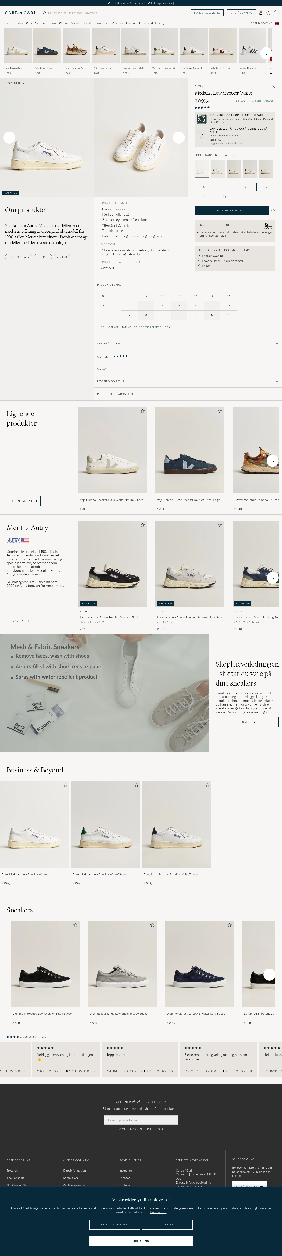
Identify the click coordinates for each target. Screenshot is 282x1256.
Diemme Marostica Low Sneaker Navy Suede (196, 1013)
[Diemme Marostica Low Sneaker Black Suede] (45, 1009)
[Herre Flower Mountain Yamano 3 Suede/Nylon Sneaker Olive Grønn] (76, 45)
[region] (141, 1059)
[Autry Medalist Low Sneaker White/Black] (218, 169)
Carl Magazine (261, 23)
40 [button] (204, 186)
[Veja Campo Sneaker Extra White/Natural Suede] (18, 65)
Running (131, 23)
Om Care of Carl (17, 1185)
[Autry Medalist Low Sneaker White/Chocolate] (234, 169)
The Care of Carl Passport (141, 3)
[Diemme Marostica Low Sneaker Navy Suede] (199, 1009)
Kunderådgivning (207, 12)
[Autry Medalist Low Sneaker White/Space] (266, 169)
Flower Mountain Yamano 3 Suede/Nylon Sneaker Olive (76, 68)
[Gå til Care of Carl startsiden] (20, 12)
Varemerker (102, 23)
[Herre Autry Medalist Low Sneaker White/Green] (105, 824)
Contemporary (19, 257)
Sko (37, 23)
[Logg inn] (260, 12)
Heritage (43, 257)
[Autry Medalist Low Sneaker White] (34, 870)
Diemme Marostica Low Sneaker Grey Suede (118, 1013)
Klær (29, 23)
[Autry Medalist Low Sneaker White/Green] (250, 169)
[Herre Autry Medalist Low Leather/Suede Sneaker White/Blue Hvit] (106, 45)
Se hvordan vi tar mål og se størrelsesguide (134, 327)
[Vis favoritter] (268, 13)
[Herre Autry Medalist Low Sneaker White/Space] (176, 824)
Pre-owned (146, 23)
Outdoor (117, 23)
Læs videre (158, 1212)
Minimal (62, 257)
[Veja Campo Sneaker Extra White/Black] (194, 65)
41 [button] (224, 186)
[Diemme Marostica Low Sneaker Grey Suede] (122, 1009)
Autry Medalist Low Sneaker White (24, 874)
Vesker (75, 23)
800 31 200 (194, 1186)
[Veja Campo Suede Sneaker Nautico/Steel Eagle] (47, 65)
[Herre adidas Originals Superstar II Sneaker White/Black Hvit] (252, 45)
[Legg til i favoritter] (141, 412)
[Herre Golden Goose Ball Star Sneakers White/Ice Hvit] (135, 45)
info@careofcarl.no (198, 1182)
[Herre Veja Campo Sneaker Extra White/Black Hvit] (194, 45)
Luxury (159, 23)
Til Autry (17, 620)
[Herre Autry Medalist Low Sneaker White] (34, 824)
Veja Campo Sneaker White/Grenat (220, 68)
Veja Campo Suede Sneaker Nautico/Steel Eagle (45, 68)
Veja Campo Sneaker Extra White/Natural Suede (18, 68)
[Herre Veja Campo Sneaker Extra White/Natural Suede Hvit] (18, 45)
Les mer (244, 722)
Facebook (125, 1178)
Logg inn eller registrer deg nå (226, 143)
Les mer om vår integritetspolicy (141, 1129)
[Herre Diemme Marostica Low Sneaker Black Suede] (45, 964)
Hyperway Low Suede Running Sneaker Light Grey (189, 617)
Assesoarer (49, 23)
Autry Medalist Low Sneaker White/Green (100, 874)
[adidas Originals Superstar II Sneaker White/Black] (252, 65)
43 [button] (265, 186)
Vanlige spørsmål (74, 1185)
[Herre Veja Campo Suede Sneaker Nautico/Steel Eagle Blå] (47, 45)
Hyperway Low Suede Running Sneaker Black (109, 617)
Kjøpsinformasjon (74, 1170)
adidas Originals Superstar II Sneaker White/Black (249, 68)
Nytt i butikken (14, 23)
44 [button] (204, 196)
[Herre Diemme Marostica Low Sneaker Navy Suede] (199, 964)
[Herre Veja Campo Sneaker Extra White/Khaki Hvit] (164, 45)
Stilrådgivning (241, 12)
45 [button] (224, 196)
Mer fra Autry (27, 527)
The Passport (15, 1178)
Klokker (64, 23)
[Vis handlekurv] (275, 13)
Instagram (126, 1170)
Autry (199, 86)
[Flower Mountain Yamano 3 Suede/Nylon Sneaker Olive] (76, 65)
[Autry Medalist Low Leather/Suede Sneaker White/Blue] (106, 65)
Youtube (124, 1185)
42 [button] (245, 186)
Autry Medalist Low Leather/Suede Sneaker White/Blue (104, 68)
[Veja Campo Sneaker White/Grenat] (223, 65)
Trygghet (12, 1170)
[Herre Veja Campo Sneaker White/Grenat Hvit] (223, 45)
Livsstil (87, 23)
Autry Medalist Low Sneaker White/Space (170, 874)
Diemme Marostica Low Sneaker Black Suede (42, 1013)
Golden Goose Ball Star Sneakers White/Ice (134, 68)
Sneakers (19, 83)
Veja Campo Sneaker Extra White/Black (194, 68)
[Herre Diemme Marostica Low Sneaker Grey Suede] (122, 964)
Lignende (22, 418)
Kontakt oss (71, 1178)
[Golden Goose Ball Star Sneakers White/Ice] (135, 65)
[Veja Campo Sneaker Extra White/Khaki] (164, 65)
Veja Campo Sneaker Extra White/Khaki (164, 68)
